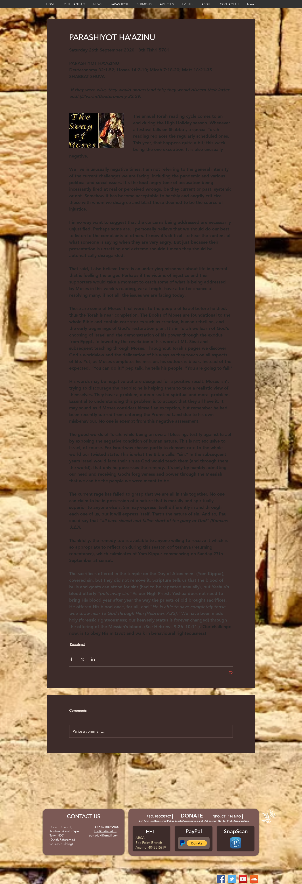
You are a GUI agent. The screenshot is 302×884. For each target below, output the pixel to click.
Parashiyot (77, 644)
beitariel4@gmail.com (104, 835)
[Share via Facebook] (71, 659)
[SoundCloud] (254, 879)
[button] (197, 843)
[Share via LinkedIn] (93, 659)
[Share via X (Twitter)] (82, 659)
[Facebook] (221, 879)
